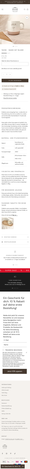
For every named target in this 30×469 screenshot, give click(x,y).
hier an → (15, 215)
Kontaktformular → (19, 439)
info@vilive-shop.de (9, 439)
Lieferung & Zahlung (6, 387)
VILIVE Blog (4, 393)
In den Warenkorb (15, 80)
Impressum (4, 403)
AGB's (3, 411)
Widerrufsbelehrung (6, 408)
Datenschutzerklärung (7, 406)
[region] (15, 256)
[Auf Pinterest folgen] (11, 453)
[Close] (22, 466)
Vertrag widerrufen (6, 413)
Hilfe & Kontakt (5, 390)
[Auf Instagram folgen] (6, 453)
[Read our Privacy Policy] (26, 352)
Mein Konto (4, 395)
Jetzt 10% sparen (14, 371)
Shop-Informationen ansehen (10, 98)
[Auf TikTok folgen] (15, 453)
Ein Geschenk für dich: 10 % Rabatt (11, 466)
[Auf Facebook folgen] (2, 453)
